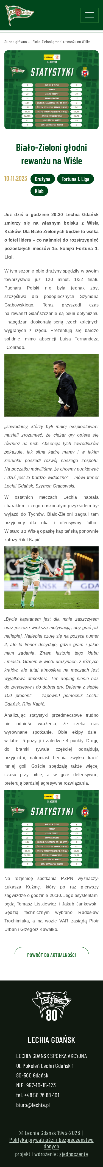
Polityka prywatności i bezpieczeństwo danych (51, 1142)
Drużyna (43, 179)
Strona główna (15, 41)
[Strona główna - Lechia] (19, 17)
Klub (39, 191)
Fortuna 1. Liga (76, 179)
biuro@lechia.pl (33, 1104)
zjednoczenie (73, 1153)
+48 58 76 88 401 (41, 1094)
